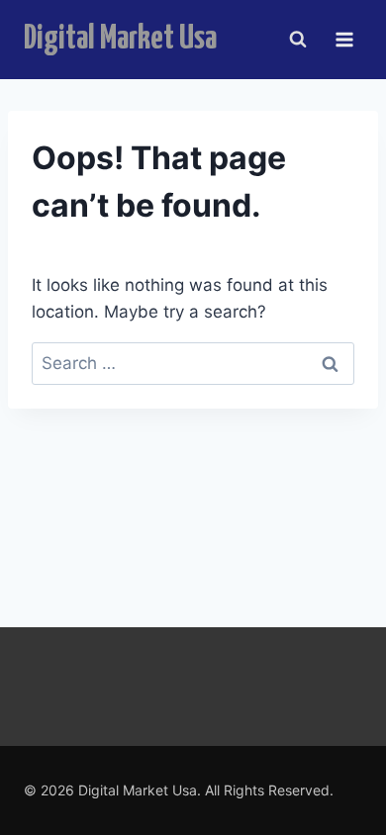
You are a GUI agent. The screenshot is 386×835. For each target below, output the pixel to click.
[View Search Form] (298, 39)
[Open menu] (344, 39)
